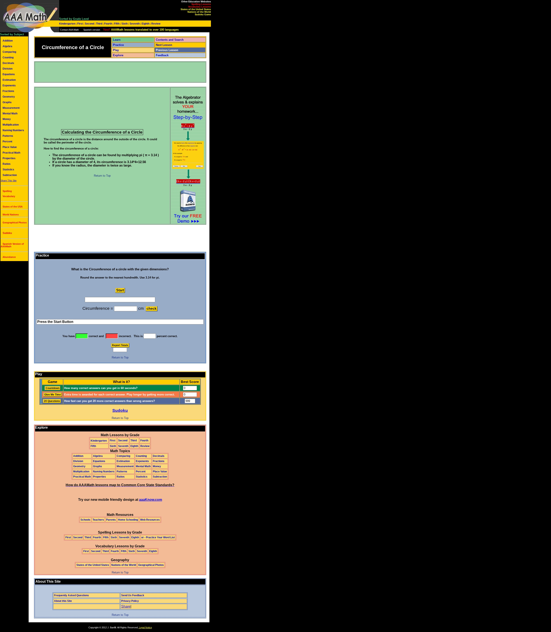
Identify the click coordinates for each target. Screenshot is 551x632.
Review (155, 23)
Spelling (7, 191)
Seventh (134, 23)
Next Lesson (164, 45)
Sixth (124, 23)
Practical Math (11, 152)
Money (7, 119)
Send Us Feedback (132, 595)
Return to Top (102, 175)
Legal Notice (145, 627)
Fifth (116, 23)
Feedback (162, 55)
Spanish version (91, 29)
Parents (111, 519)
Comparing (9, 51)
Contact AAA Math (69, 29)
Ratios (7, 163)
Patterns (8, 135)
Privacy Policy (130, 600)
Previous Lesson (167, 50)
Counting (8, 57)
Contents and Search (170, 39)
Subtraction (10, 175)
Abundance (9, 257)
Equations (9, 74)
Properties (9, 158)
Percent (7, 141)
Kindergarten (67, 23)
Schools (85, 519)
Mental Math (10, 113)
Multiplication (11, 124)
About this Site (63, 600)
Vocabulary (9, 196)
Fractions (8, 91)
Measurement (11, 107)
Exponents (9, 85)
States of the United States (196, 9)
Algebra (7, 46)
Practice (118, 45)
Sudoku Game (203, 14)
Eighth (145, 23)
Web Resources (150, 519)
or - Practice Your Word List (158, 537)
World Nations (11, 214)
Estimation (9, 79)
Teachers (98, 519)
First (80, 23)
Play (116, 50)
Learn (117, 39)
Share (125, 606)
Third (99, 23)
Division (7, 68)
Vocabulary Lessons (199, 6)
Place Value (10, 147)
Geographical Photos (15, 222)
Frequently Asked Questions (71, 595)
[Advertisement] (113, 72)
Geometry (9, 96)
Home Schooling (128, 519)
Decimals (8, 63)
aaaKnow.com (150, 499)
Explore (118, 55)
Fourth (108, 23)
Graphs (7, 102)
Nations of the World (199, 12)
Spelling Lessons (201, 4)
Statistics (8, 169)
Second (89, 23)
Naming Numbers (13, 130)
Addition (8, 40)
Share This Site (9, 180)
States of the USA (13, 206)
